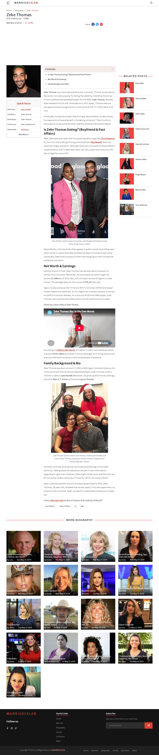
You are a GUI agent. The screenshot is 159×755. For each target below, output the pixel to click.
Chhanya (30, 23)
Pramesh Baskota (53, 662)
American (25, 129)
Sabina (123, 662)
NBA (82, 506)
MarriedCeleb (21, 714)
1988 (29, 109)
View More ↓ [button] (23, 135)
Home (58, 719)
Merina (49, 560)
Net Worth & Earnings (57, 79)
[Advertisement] (79, 46)
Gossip (59, 732)
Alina (11, 560)
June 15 (23, 109)
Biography (60, 728)
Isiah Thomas (65, 506)
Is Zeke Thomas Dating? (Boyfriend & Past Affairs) (69, 75)
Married (26, 2)
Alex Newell (50, 506)
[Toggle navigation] (9, 3)
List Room (60, 736)
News (58, 741)
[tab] (79, 69)
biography (19, 10)
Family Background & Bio (58, 84)
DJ (75, 506)
